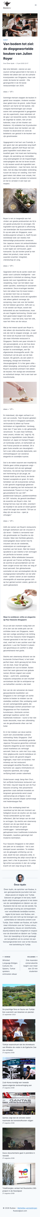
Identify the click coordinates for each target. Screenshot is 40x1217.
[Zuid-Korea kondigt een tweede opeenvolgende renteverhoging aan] (20, 1068)
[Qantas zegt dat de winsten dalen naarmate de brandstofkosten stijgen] (20, 1103)
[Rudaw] (7, 5)
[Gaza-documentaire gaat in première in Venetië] (20, 1139)
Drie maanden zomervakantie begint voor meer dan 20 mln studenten (30, 964)
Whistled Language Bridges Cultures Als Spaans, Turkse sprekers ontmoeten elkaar (9, 965)
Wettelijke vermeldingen (27, 1208)
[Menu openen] (36, 5)
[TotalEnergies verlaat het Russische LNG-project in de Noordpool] (20, 1174)
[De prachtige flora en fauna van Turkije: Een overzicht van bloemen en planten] (20, 995)
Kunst (5, 40)
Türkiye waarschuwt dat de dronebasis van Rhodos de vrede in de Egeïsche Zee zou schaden (19, 1047)
